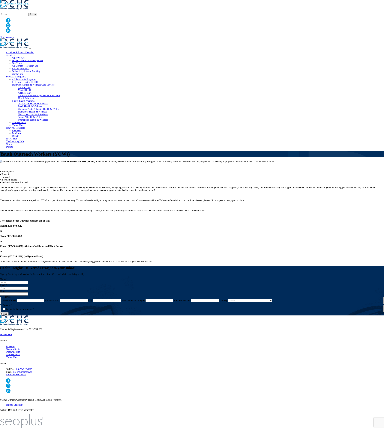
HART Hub (11, 138)
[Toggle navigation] (30, 48)
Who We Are (18, 57)
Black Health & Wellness (30, 106)
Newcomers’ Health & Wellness (33, 114)
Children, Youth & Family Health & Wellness (39, 109)
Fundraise (16, 133)
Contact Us (17, 74)
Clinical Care (24, 87)
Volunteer (16, 130)
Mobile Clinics (19, 122)
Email (3, 285)
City (90, 300)
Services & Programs (16, 76)
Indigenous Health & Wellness (32, 111)
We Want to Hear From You (25, 66)
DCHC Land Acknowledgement (27, 60)
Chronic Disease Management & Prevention (39, 95)
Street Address (9, 300)
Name (3, 279)
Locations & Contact (16, 374)
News (9, 144)
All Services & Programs (24, 79)
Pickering (10, 346)
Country (223, 300)
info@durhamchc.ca (22, 372)
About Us (10, 55)
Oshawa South (13, 349)
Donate (15, 136)
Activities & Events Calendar (20, 52)
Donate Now (6, 334)
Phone (3, 291)
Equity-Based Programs (23, 101)
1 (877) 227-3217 (24, 369)
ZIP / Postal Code (182, 300)
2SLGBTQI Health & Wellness (33, 103)
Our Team (17, 63)
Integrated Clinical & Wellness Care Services (33, 84)
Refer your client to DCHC (25, 82)
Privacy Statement (14, 405)
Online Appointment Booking (26, 71)
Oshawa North (13, 352)
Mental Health (25, 90)
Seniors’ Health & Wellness (31, 117)
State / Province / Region (133, 300)
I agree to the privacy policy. (20, 309)
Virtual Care (18, 125)
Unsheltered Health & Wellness (33, 119)
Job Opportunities (20, 68)
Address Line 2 (52, 300)
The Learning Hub (15, 141)
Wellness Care (25, 93)
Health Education (26, 98)
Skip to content (7, 37)
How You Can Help (15, 128)
